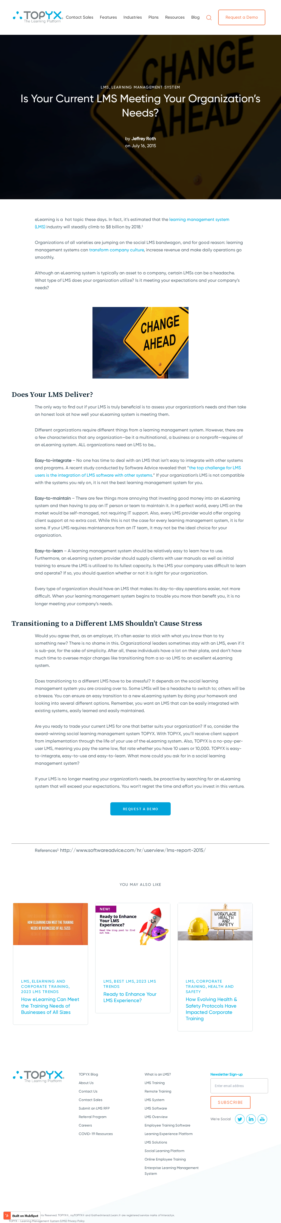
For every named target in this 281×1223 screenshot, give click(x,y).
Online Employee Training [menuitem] (165, 1159)
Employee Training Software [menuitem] (167, 1125)
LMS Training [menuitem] (155, 1083)
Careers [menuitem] (85, 1125)
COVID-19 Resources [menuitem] (96, 1134)
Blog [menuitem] (195, 17)
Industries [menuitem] (132, 17)
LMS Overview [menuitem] (156, 1117)
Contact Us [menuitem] (88, 1091)
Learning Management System (145, 87)
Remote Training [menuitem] (158, 1091)
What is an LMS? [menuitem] (158, 1074)
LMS (105, 87)
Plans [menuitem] (153, 17)
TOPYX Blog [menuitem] (88, 1074)
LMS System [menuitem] (154, 1100)
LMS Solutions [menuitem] (156, 1142)
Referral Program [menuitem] (92, 1117)
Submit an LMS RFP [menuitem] (94, 1108)
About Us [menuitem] (86, 1083)
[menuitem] (209, 17)
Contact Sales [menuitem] (79, 17)
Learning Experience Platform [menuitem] (169, 1134)
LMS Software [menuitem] (156, 1108)
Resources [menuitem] (175, 17)
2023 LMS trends (40, 991)
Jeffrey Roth (143, 138)
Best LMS (124, 981)
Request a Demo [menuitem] (242, 17)
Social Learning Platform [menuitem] (164, 1151)
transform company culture (116, 249)
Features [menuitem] (108, 17)
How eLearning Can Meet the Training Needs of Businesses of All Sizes (50, 1005)
